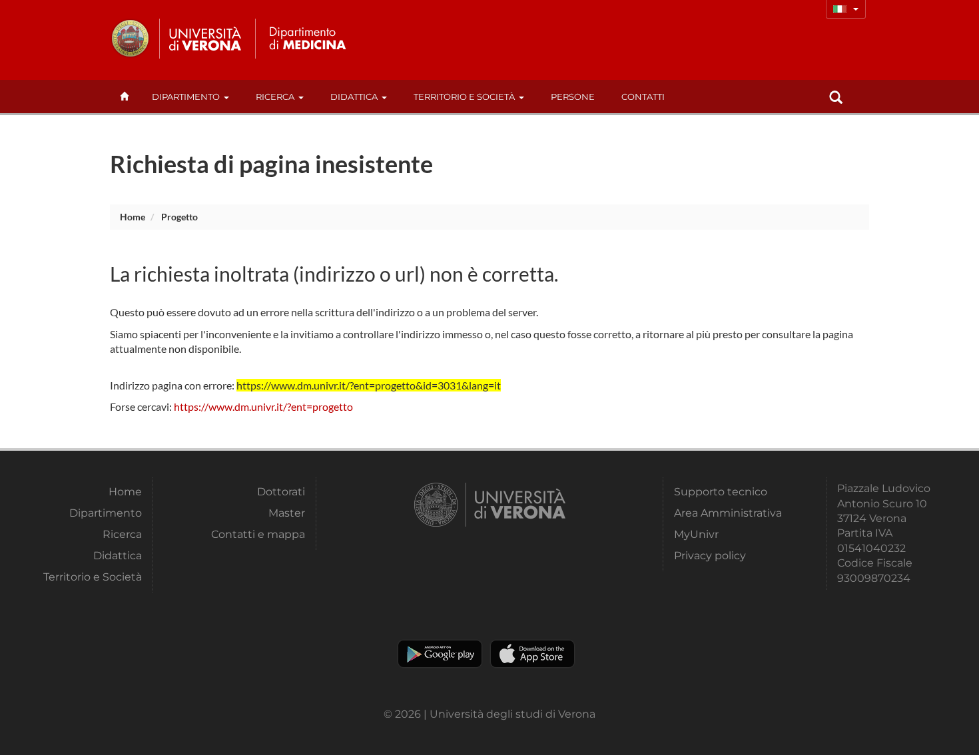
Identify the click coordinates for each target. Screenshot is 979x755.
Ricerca (275, 96)
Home (132, 216)
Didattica (354, 96)
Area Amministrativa (728, 513)
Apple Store (532, 653)
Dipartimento (186, 96)
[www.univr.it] (176, 39)
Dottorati (281, 491)
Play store (440, 653)
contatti (643, 96)
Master (286, 513)
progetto (179, 216)
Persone (573, 96)
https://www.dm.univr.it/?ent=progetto (263, 406)
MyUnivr (696, 534)
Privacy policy (710, 555)
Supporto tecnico (720, 491)
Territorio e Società (464, 96)
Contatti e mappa (258, 534)
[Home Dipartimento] (305, 39)
